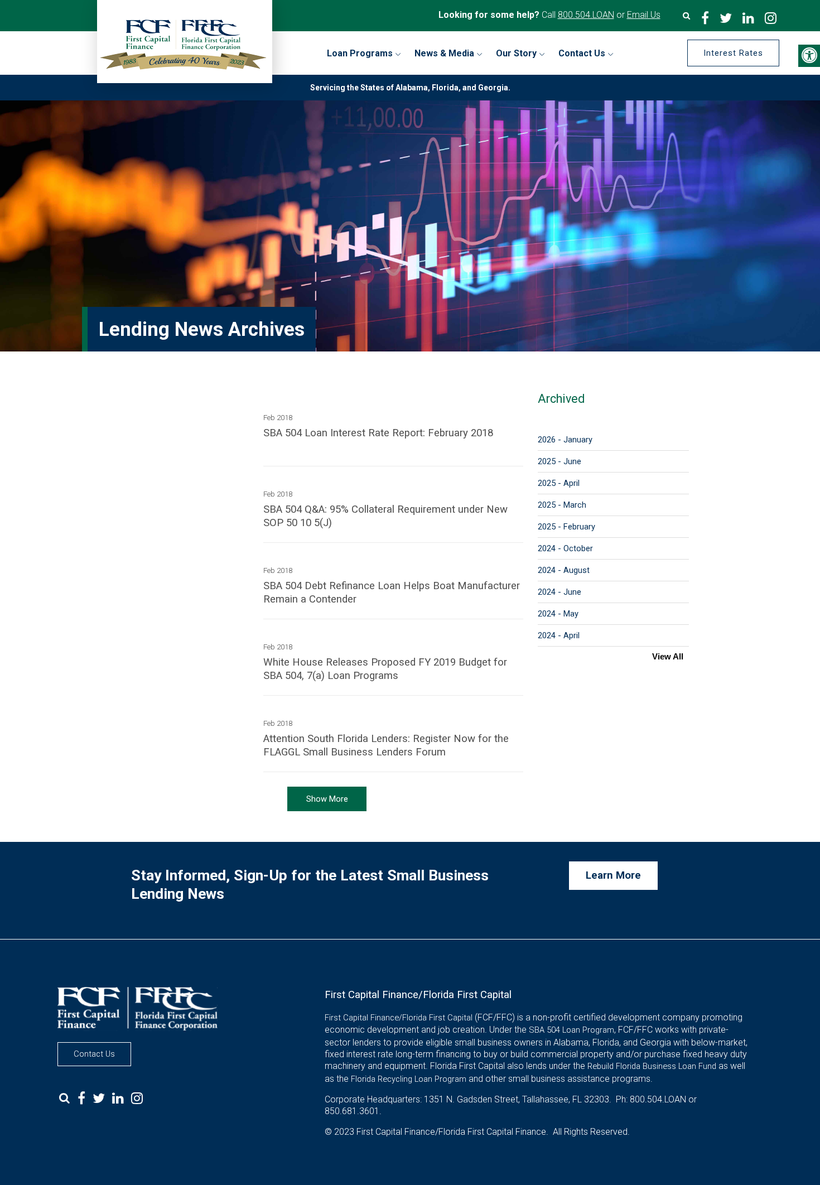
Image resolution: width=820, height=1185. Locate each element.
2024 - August (564, 570)
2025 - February (566, 527)
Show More (327, 799)
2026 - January (565, 440)
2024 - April (559, 635)
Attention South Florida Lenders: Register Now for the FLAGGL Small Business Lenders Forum (386, 745)
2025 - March (562, 505)
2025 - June (559, 461)
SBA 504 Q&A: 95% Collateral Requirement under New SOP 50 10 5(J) (385, 516)
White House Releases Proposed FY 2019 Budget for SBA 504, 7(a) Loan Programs (385, 669)
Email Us (643, 14)
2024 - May (558, 614)
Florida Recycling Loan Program (408, 1079)
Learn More (613, 875)
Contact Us (94, 1054)
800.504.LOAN (586, 14)
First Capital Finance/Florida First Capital (398, 1018)
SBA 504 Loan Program (571, 1030)
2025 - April (559, 483)
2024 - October (565, 548)
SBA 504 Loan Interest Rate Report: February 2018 (378, 433)
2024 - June (559, 592)
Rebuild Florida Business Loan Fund (651, 1066)
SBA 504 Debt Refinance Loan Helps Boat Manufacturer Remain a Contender (391, 592)
